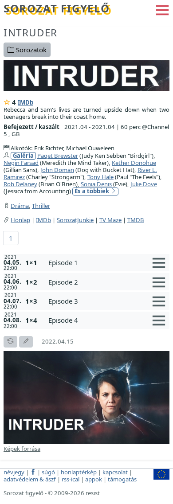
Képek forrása (22, 449)
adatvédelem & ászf (30, 479)
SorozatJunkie (75, 220)
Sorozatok (30, 49)
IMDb (25, 102)
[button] (162, 9)
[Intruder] (86, 74)
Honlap (20, 220)
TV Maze (110, 220)
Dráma (20, 206)
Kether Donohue (134, 163)
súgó (48, 472)
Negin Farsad (21, 163)
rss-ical (70, 479)
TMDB (135, 220)
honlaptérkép (79, 472)
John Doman (57, 170)
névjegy (14, 472)
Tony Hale (100, 177)
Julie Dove (143, 184)
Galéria (23, 156)
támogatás (122, 479)
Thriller (41, 206)
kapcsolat (115, 472)
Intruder (31, 32)
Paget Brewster (57, 156)
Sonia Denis (96, 184)
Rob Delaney (20, 184)
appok (93, 479)
